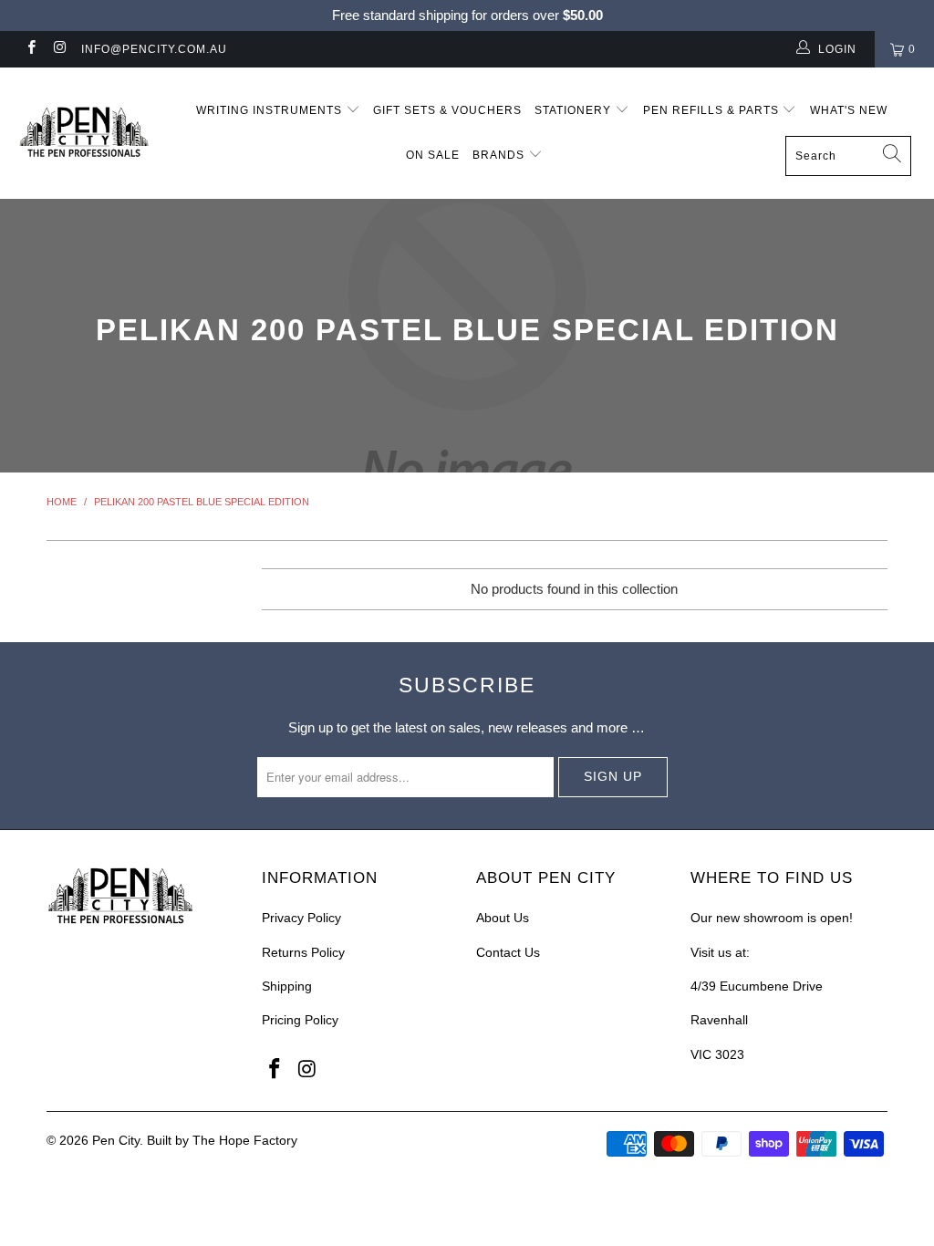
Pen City (116, 1140)
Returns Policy (303, 952)
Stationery (574, 110)
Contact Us (508, 952)
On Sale (433, 155)
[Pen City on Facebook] (30, 49)
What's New (848, 110)
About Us (502, 917)
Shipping (287, 986)
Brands (500, 155)
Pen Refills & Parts (713, 110)
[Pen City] (84, 133)
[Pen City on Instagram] (59, 49)
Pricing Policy (300, 1019)
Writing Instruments (271, 110)
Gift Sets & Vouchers (447, 110)
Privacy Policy (301, 917)
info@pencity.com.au (154, 49)
